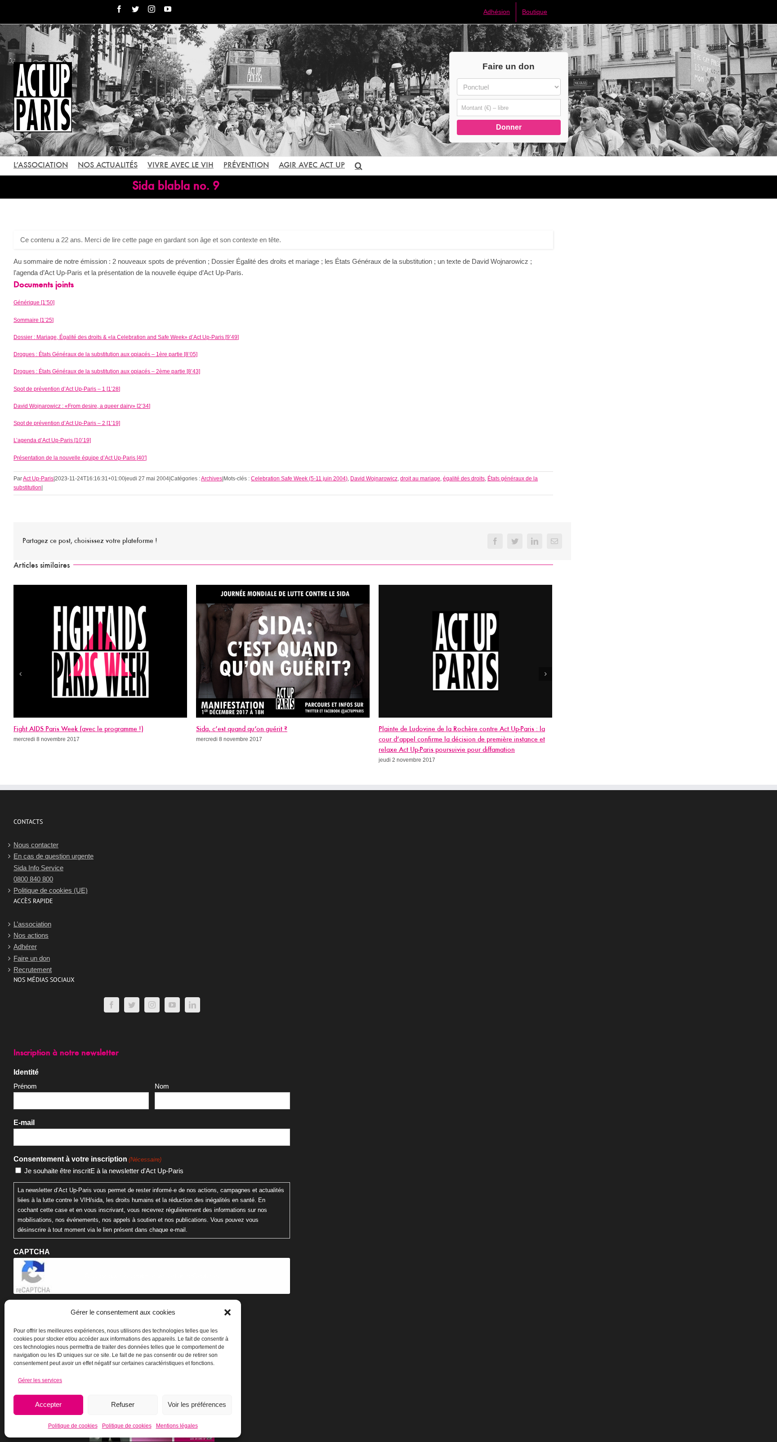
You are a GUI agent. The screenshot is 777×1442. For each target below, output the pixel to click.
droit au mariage (420, 478)
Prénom (25, 1086)
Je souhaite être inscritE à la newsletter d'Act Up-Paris (103, 1171)
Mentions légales (177, 1426)
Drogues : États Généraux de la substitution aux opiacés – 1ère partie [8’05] (105, 354)
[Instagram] (152, 1005)
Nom (162, 1086)
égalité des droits (464, 478)
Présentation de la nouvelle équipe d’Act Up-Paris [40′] (80, 458)
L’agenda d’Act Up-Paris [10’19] (52, 440)
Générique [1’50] (33, 302)
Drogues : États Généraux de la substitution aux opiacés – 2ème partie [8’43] (106, 371)
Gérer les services (40, 1380)
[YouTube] (172, 1005)
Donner (509, 127)
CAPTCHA (31, 1252)
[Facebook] (111, 1005)
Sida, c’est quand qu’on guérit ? (241, 729)
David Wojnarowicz (373, 478)
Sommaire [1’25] (33, 320)
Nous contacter (35, 845)
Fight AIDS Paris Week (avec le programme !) (78, 729)
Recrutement (32, 969)
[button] (227, 1312)
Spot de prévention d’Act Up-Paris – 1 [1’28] (66, 389)
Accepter (48, 1404)
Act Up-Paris (38, 478)
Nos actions (31, 935)
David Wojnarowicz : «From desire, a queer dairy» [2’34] (81, 406)
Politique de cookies (73, 1426)
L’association (32, 924)
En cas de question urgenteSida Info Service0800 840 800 (53, 867)
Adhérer (25, 946)
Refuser (122, 1404)
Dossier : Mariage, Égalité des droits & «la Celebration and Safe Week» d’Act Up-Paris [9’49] (126, 337)
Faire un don (31, 958)
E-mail (24, 1122)
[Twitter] (131, 1005)
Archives (211, 478)
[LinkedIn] (192, 1005)
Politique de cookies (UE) (50, 890)
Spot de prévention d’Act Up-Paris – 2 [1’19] (66, 423)
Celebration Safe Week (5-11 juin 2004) (299, 478)
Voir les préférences (197, 1404)
